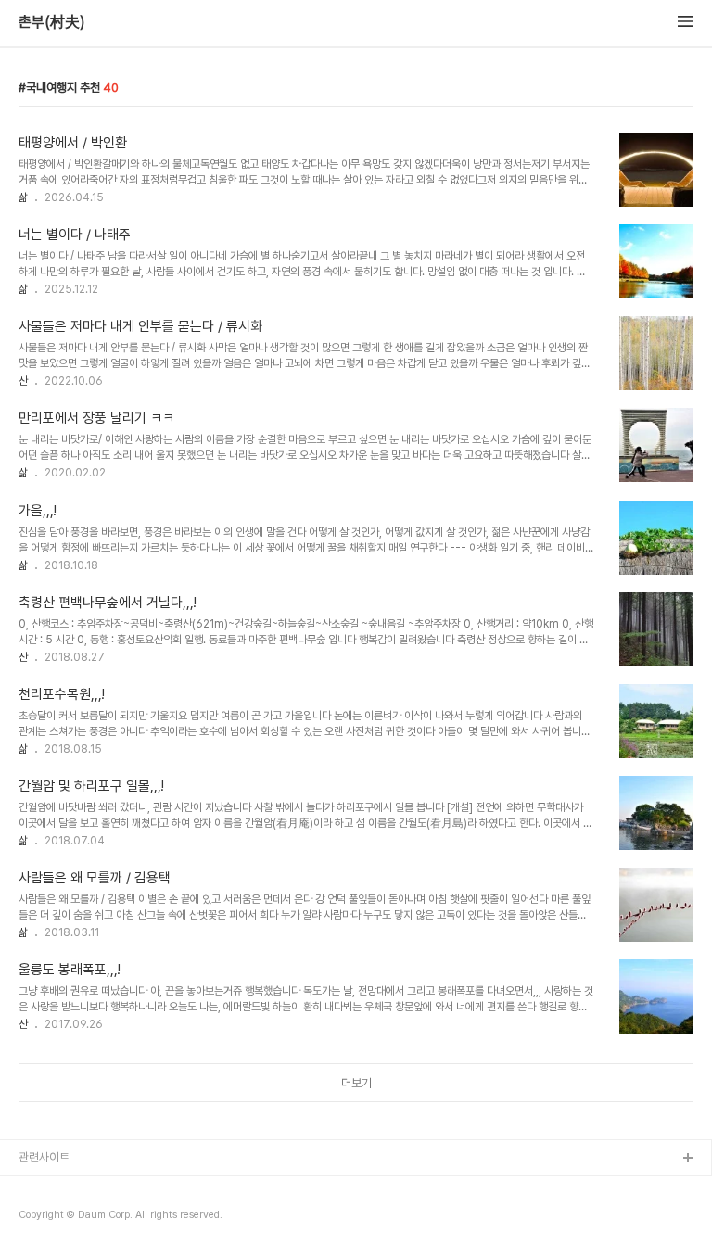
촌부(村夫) (52, 22)
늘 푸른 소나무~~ (60, 1189)
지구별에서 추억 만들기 (73, 1218)
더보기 (356, 1083)
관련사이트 (44, 1157)
